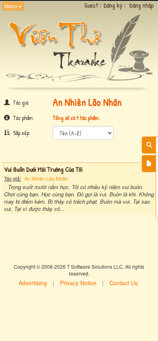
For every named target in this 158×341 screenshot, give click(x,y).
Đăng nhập (141, 5)
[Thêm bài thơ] (149, 163)
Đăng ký (112, 5)
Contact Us (123, 283)
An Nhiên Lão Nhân (46, 178)
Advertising (33, 283)
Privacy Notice (78, 283)
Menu (11, 5)
